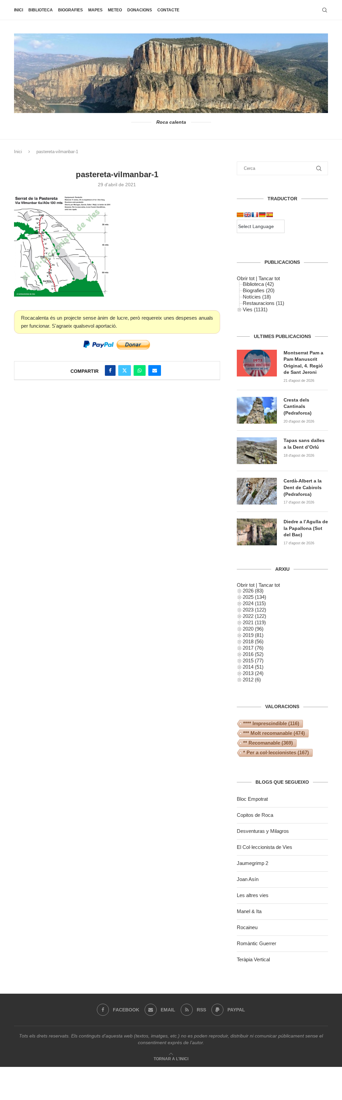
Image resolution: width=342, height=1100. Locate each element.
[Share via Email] (154, 370)
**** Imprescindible (271, 723)
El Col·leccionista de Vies (264, 847)
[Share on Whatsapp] (140, 370)
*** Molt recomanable (274, 733)
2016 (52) (253, 654)
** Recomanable (268, 743)
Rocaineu (247, 927)
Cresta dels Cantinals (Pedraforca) (298, 406)
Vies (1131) (255, 309)
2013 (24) (253, 673)
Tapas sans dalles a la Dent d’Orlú (304, 444)
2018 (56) (253, 641)
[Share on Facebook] (110, 370)
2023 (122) (254, 610)
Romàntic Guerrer (256, 943)
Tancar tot (269, 278)
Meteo (115, 10)
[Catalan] (240, 214)
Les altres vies (253, 895)
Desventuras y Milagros (263, 831)
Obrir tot (245, 278)
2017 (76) (253, 648)
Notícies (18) (257, 297)
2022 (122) (254, 616)
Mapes (95, 10)
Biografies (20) (259, 290)
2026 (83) (253, 590)
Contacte (168, 10)
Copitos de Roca (255, 815)
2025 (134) (254, 597)
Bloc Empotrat (252, 799)
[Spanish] (269, 214)
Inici (18, 10)
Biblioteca (40, 10)
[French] (254, 214)
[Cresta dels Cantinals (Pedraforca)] (257, 410)
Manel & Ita (249, 911)
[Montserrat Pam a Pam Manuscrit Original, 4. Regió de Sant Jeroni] (257, 363)
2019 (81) (253, 635)
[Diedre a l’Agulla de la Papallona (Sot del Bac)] (257, 532)
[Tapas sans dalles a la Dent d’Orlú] (257, 450)
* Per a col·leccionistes (276, 752)
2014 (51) (253, 667)
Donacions (139, 10)
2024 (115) (254, 603)
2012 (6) (252, 679)
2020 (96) (253, 629)
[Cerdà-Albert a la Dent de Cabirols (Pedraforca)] (257, 491)
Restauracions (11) (263, 303)
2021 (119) (254, 622)
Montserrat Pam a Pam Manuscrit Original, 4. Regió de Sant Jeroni (303, 362)
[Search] (324, 10)
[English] (247, 214)
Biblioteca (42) (258, 284)
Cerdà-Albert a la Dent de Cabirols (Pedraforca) (303, 487)
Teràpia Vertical (253, 959)
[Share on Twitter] (124, 370)
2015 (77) (253, 660)
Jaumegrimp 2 (252, 863)
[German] (262, 214)
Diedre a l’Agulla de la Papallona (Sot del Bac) (306, 528)
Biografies (70, 10)
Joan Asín (248, 879)
